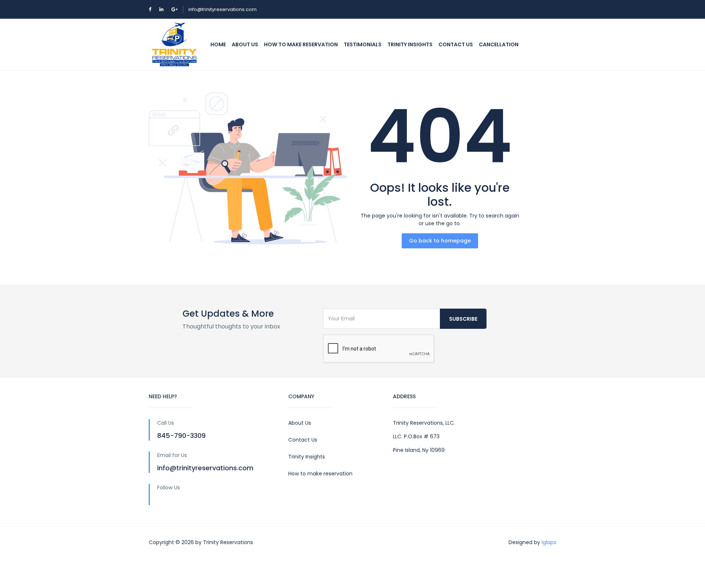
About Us (245, 44)
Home (218, 44)
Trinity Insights (410, 44)
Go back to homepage (440, 240)
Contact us (455, 44)
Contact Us (302, 439)
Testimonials (363, 44)
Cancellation (498, 44)
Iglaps (549, 542)
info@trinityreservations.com (222, 9)
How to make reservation (320, 473)
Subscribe (463, 319)
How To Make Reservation (301, 44)
